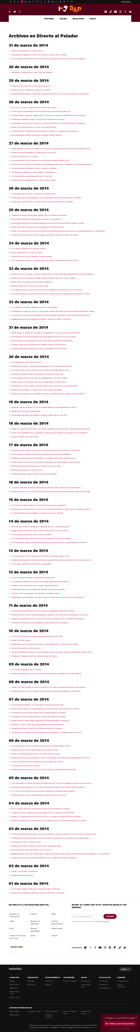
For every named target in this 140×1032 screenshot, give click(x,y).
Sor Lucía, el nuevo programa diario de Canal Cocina (33, 107)
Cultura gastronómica (57, 922)
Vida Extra (31, 984)
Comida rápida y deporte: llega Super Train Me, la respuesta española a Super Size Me (48, 115)
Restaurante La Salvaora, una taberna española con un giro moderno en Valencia (45, 333)
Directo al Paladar (70, 981)
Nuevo (14, 11)
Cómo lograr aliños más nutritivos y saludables (31, 564)
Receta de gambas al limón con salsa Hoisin (29, 286)
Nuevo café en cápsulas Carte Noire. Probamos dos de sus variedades (41, 454)
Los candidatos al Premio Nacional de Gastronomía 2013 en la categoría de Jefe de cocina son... (51, 783)
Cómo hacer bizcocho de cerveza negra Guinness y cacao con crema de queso (44, 235)
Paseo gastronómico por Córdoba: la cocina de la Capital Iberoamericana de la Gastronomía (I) (51, 149)
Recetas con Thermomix (14, 915)
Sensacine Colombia (49, 1016)
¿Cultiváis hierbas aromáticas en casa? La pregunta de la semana (39, 349)
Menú (9, 11)
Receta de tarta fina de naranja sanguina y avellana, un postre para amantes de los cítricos (49, 615)
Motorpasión (85, 981)
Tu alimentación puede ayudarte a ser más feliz (31, 176)
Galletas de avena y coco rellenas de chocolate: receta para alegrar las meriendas (46, 691)
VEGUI (93, 19)
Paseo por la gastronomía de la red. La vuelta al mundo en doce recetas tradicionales (47, 619)
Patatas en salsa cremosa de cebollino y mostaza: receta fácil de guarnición (43, 458)
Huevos (54, 936)
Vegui (53, 914)
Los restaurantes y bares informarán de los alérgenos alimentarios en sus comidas (46, 290)
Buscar (19, 11)
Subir (123, 969)
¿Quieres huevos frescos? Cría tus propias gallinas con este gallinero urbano (43, 407)
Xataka (11, 981)
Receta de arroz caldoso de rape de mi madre (30, 90)
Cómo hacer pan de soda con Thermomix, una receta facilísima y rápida (42, 202)
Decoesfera (103, 984)
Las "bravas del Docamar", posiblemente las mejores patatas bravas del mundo (44, 260)
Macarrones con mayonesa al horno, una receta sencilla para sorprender (42, 341)
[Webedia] (15, 968)
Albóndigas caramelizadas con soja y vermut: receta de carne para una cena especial (47, 597)
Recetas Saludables (35, 929)
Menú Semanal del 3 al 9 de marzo (26, 648)
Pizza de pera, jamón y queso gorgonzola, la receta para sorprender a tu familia (45, 709)
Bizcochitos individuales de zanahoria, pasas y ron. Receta (35, 219)
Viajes (11, 921)
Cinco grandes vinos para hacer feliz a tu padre (31, 534)
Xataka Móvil (14, 984)
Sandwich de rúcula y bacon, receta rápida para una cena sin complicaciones (44, 386)
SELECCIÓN (78, 19)
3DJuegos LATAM (33, 1011)
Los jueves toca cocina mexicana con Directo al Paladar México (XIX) (40, 556)
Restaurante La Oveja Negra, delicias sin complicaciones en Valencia (40, 721)
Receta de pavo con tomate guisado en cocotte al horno (34, 750)
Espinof (48, 984)
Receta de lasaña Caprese (22, 875)
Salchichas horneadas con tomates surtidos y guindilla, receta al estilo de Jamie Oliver (48, 394)
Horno (33, 936)
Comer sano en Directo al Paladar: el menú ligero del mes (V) (37, 762)
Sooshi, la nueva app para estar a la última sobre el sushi (35, 754)
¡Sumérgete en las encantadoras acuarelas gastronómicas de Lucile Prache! (43, 337)
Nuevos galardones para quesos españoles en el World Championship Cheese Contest (47, 223)
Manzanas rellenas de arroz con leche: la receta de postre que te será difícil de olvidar (48, 787)
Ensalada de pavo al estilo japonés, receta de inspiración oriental (38, 717)
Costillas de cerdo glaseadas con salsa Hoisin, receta (33, 180)
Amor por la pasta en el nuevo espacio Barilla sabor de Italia (36, 636)
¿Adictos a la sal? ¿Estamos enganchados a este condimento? (37, 724)
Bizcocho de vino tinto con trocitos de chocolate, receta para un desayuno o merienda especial (51, 164)
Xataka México (14, 1011)
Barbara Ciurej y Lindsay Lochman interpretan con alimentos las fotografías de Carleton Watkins (52, 274)
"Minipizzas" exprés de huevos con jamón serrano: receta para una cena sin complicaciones (50, 838)
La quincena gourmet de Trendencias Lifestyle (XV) (33, 578)
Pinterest (110, 947)
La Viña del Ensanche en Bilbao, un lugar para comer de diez (37, 513)
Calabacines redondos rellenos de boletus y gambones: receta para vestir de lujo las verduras (51, 560)
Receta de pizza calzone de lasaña (25, 411)
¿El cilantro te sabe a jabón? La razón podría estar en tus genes (38, 505)
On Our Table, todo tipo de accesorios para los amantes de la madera (40, 809)
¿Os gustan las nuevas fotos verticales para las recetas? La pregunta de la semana (46, 732)
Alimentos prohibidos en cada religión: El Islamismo (33, 172)
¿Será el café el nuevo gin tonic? (25, 437)
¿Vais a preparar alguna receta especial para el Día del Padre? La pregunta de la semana (49, 542)
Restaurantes (57, 928)
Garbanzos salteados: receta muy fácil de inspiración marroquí (38, 119)
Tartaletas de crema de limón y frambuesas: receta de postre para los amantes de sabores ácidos (52, 311)
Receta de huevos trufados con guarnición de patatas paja (36, 846)
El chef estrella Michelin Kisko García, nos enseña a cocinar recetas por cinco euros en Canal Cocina (53, 834)
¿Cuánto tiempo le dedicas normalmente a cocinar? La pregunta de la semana (44, 131)
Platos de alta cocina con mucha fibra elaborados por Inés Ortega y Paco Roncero (45, 462)
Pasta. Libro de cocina (20, 640)
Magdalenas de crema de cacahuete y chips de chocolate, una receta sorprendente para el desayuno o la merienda (60, 854)
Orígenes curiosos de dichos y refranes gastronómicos (34, 656)
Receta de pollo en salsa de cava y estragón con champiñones (37, 227)
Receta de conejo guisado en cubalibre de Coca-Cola (33, 152)
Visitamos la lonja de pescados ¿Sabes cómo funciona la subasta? (39, 215)
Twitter (90, 947)
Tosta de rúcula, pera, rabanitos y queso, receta (31, 256)
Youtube (115, 11)
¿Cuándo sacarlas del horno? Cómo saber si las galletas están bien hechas (42, 611)
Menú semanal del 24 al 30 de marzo (27, 51)
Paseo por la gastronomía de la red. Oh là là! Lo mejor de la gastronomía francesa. (46, 817)
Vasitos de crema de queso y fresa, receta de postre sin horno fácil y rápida (43, 278)
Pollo (11, 928)
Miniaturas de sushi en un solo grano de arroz (30, 86)
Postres (33, 914)
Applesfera (13, 988)
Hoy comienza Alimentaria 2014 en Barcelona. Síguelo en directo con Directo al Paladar (48, 59)
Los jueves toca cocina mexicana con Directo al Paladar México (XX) (40, 370)
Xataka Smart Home (14, 993)
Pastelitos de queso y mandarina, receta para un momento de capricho (41, 366)
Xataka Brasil (14, 1015)
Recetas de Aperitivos (35, 922)
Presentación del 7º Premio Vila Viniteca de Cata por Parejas (36, 728)
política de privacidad (101, 921)
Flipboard (115, 947)
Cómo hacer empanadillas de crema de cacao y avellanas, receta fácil (41, 111)
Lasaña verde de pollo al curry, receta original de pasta (34, 585)
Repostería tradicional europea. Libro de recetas (31, 72)
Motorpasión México (85, 1012)
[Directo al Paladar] (70, 9)
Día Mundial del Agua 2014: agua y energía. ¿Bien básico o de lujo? (39, 415)
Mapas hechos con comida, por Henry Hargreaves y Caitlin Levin (38, 382)
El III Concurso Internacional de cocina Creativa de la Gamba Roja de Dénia (43, 791)
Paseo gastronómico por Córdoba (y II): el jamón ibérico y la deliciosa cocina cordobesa (48, 123)
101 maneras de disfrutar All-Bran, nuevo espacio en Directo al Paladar (41, 538)
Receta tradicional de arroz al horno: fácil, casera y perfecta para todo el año (43, 770)
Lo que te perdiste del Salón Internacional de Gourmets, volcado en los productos (46, 488)
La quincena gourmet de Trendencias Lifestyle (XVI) (33, 194)
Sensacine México (51, 1011)
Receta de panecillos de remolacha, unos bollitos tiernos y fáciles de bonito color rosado (48, 820)
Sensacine (49, 981)
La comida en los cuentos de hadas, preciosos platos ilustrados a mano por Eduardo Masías (50, 315)
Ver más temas (16, 947)
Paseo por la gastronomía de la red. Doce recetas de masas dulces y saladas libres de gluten (50, 429)
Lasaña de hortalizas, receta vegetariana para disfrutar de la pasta (39, 623)
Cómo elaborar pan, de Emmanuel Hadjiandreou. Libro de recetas (39, 378)
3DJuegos (31, 981)
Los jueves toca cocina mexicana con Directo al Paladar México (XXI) (40, 160)
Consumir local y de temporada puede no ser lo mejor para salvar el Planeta (43, 858)
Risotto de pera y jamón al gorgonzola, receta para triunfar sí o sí (38, 795)
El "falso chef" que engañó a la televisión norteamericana (35, 593)
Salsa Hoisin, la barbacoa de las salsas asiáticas (31, 282)
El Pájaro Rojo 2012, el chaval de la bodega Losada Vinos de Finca (38, 345)
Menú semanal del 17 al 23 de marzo (26, 252)
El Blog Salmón (123, 981)
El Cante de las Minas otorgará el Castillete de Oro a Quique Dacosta (40, 527)
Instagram (120, 11)
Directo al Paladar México (70, 1012)
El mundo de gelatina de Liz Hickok (26, 670)
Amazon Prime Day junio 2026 (17, 937)
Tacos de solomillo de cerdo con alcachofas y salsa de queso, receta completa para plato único (51, 652)
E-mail (130, 11)
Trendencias (103, 981)
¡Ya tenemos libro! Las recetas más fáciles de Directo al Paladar (38, 589)
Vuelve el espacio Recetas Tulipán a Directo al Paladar (34, 168)
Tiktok (110, 11)
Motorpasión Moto (85, 986)
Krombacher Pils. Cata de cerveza (25, 766)
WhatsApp (105, 11)
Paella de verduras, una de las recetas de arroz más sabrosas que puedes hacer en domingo (50, 491)
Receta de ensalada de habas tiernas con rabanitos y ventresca (38, 893)
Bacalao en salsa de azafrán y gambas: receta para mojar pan (37, 374)
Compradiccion (104, 988)
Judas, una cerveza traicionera (24, 871)
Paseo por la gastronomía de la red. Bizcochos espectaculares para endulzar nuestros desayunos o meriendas (58, 231)
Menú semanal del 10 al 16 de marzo (26, 470)
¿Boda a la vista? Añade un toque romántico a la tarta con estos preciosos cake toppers (48, 687)
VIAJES (63, 19)
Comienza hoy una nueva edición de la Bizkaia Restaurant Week (38, 713)
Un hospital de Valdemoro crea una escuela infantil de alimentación (40, 581)
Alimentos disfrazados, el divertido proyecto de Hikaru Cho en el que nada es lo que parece (50, 94)
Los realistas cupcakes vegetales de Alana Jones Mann (34, 307)
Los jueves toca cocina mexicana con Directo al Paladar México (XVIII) (40, 746)
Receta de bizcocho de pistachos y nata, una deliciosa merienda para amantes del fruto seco (50, 758)
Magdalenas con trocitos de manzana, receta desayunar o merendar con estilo (44, 644)
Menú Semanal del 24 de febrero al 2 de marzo (31, 850)
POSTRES (49, 19)
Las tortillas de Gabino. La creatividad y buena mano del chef (37, 705)
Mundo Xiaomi (14, 997)
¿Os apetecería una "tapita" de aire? (26, 362)
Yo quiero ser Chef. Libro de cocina (26, 842)
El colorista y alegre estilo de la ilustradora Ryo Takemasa (35, 889)
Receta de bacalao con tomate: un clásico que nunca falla (36, 466)
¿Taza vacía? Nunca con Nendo (24, 156)
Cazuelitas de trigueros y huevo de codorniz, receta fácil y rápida (38, 55)
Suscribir (110, 916)
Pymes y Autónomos (121, 986)
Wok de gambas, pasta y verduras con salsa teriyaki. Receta (36, 135)
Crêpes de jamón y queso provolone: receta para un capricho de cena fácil (42, 813)
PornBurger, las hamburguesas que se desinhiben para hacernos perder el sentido (46, 198)
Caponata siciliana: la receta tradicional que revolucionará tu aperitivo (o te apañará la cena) (50, 294)
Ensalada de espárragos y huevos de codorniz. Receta (34, 474)
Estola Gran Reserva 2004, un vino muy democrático (33, 127)
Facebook (125, 11)
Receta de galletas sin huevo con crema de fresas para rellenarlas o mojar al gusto (46, 673)
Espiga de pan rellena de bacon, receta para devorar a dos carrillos (39, 531)
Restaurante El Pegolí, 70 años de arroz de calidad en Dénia (36, 390)
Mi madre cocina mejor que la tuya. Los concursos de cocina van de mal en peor (45, 450)
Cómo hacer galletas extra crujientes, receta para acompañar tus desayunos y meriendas (49, 433)
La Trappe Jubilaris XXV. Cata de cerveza (28, 249)
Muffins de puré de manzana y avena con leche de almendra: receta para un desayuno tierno (51, 509)
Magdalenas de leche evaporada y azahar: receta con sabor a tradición (41, 319)
